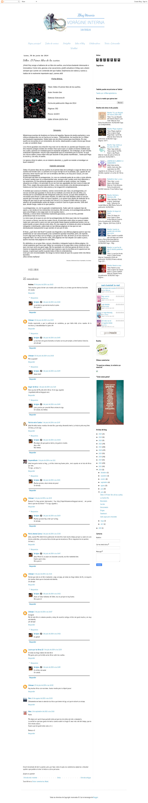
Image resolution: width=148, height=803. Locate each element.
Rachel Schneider (106, 306)
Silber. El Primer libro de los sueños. (111, 495)
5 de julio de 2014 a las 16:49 (51, 667)
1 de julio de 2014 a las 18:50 (52, 440)
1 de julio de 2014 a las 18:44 (51, 371)
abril (102, 524)
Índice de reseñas (52, 43)
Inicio (59, 778)
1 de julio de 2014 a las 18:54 (51, 516)
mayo (102, 521)
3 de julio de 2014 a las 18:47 (51, 554)
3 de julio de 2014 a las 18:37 (43, 612)
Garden (102, 504)
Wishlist (74, 48)
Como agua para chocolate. (108, 517)
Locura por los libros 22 (35, 650)
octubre (103, 479)
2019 (100, 453)
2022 (100, 444)
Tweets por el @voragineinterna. (106, 93)
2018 (100, 457)
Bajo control (105, 296)
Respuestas (34, 298)
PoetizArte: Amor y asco (114, 179)
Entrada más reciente (30, 778)
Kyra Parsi (105, 325)
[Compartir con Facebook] (35, 269)
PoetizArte (67, 43)
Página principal (34, 43)
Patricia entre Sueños (35, 422)
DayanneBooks (33, 460)
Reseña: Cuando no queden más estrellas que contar (114, 231)
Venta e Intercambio (112, 43)
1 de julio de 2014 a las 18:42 (51, 302)
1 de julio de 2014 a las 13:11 (46, 460)
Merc (30, 698)
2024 (100, 437)
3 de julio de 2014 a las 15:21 (43, 574)
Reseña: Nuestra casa (114, 265)
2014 (100, 470)
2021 (100, 447)
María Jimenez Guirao (35, 534)
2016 (100, 463)
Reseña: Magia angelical (114, 129)
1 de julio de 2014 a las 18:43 (51, 338)
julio (102, 489)
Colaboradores (94, 43)
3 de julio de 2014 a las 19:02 (52, 594)
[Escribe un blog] (31, 269)
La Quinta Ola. (104, 498)
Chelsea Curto (105, 298)
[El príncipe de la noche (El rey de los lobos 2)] (99, 293)
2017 (100, 460)
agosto (103, 486)
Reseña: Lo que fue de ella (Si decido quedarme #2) (115, 249)
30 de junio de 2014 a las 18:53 (43, 284)
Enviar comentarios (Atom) (40, 781)
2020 (100, 450)
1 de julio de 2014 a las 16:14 (43, 498)
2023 (100, 440)
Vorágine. (36, 302)
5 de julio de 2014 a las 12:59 (53, 650)
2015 (100, 466)
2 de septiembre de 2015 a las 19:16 (43, 711)
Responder (31, 293)
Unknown (31, 320)
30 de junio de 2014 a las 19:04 (44, 320)
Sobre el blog (80, 43)
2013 (100, 528)
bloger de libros (33, 387)
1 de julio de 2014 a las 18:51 (51, 480)
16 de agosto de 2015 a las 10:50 (42, 698)
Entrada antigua (86, 778)
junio (102, 492)
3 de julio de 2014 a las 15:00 (52, 534)
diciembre (104, 473)
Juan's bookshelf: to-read (110, 285)
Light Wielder (106, 305)
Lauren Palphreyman (106, 290)
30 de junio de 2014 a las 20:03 (44, 356)
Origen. (102, 510)
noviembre (104, 476)
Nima (29, 711)
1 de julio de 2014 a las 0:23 (47, 387)
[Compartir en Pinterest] (37, 269)
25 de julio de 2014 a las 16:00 (43, 685)
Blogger (95, 797)
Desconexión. (104, 507)
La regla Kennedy (107, 313)
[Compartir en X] (33, 269)
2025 (100, 434)
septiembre (104, 482)
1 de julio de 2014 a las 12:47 (51, 422)
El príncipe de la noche (109, 288)
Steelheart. (103, 514)
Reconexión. (103, 501)
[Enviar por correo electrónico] (29, 269)
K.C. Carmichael (105, 314)
